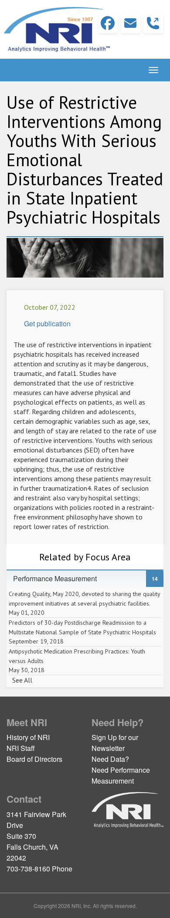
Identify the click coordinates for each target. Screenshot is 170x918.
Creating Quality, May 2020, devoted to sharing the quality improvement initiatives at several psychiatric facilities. (84, 603)
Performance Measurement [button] (59, 578)
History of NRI (28, 737)
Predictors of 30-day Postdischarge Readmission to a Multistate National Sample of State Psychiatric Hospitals (82, 632)
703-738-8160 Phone (39, 869)
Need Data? (110, 759)
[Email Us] (130, 23)
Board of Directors (34, 759)
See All (22, 680)
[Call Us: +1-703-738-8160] (153, 23)
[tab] (85, 578)
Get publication (47, 323)
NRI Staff (21, 748)
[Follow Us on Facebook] (108, 23)
